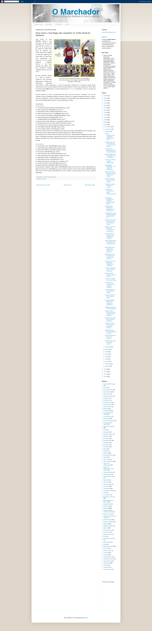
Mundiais (106, 506)
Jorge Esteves (107, 474)
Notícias (44, 178)
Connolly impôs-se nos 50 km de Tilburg (110, 291)
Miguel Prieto (107, 504)
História (105, 453)
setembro (108, 347)
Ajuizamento (106, 392)
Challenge (106, 418)
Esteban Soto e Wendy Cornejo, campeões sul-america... (110, 313)
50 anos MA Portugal (109, 384)
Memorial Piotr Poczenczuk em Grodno (110, 275)
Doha (105, 430)
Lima (104, 492)
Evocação (106, 446)
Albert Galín (106, 394)
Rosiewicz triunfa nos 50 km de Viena (110, 296)
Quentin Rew (107, 542)
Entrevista (106, 438)
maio (106, 356)
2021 (105, 107)
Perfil (104, 536)
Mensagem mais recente (43, 185)
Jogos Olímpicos (108, 461)
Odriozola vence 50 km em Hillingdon (110, 307)
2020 (105, 110)
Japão (105, 457)
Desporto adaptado (108, 426)
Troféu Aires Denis (108, 559)
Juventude (106, 488)
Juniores (105, 486)
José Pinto (106, 482)
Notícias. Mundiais (108, 521)
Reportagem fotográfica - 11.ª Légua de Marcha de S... (110, 167)
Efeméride (106, 436)
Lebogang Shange (108, 490)
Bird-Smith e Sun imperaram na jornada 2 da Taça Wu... (109, 256)
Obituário (106, 524)
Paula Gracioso (107, 530)
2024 (105, 100)
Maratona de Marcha (109, 497)
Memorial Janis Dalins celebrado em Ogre (110, 331)
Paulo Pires (106, 532)
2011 (105, 374)
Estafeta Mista (107, 440)
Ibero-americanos (108, 455)
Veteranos (106, 563)
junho (107, 354)
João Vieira (106, 459)
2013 (105, 369)
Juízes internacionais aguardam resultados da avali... (109, 136)
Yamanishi (106, 567)
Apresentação (107, 406)
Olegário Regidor (108, 526)
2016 (105, 120)
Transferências (107, 557)
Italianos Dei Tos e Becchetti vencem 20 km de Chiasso (110, 229)
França (105, 449)
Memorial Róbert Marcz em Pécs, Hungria (110, 180)
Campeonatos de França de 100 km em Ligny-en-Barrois (110, 144)
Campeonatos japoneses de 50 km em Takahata (110, 150)
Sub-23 (105, 555)
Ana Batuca (106, 400)
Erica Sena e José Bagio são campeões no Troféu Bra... (110, 263)
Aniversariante (107, 404)
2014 (105, 124)
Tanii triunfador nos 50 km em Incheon (110, 337)
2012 (105, 371)
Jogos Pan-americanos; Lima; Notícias (108, 468)
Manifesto (49, 24)
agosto (107, 349)
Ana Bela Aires (107, 402)
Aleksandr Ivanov (108, 396)
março (107, 361)
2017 (105, 117)
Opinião (105, 528)
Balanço (105, 408)
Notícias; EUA (107, 514)
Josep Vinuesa (107, 484)
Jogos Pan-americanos (106, 464)
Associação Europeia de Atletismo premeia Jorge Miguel (110, 201)
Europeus (106, 444)
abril (106, 359)
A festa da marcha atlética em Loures (110, 185)
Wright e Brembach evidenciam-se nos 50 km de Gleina (110, 222)
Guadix (105, 451)
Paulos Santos (107, 534)
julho (106, 351)
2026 (105, 95)
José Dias (106, 480)
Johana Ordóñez (108, 472)
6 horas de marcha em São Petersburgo (110, 161)
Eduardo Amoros (108, 434)
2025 (105, 98)
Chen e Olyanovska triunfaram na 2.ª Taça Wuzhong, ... (110, 243)
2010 (105, 376)
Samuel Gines (107, 550)
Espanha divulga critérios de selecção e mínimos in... (109, 302)
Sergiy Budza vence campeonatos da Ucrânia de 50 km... (110, 215)
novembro (108, 129)
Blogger (85, 617)
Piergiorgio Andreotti (109, 538)
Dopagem (106, 432)
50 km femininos (108, 390)
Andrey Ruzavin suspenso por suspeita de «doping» (109, 236)
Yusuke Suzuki (107, 569)
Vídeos (105, 565)
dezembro (108, 126)
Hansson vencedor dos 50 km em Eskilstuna (110, 319)
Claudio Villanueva (108, 420)
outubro (107, 131)
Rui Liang (106, 548)
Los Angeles (106, 494)
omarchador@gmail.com (109, 32)
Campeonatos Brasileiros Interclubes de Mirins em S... (109, 208)
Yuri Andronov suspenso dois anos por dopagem (110, 285)
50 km (105, 387)
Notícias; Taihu (107, 519)
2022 (105, 105)
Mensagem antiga (90, 185)
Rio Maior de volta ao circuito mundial (110, 342)
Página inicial (38, 24)
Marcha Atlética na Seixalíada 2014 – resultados (110, 156)
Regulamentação (108, 546)
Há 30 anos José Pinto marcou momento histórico (109, 325)
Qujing (105, 544)
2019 (105, 112)
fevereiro (107, 364)
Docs (67, 24)
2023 (105, 103)
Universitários (107, 561)
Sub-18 (105, 552)
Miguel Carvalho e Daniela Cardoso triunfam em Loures (110, 174)
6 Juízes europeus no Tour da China (110, 279)
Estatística (106, 442)
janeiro (107, 366)
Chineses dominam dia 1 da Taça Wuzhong (110, 269)
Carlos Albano (107, 416)
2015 (105, 122)
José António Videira (109, 476)
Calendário (58, 24)
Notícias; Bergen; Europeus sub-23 (108, 511)
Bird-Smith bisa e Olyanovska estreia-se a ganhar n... (110, 250)
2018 (105, 115)
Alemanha (106, 398)
